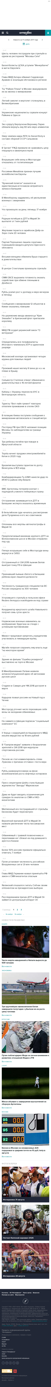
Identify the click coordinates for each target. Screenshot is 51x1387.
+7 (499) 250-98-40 (7, 1326)
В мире (4, 924)
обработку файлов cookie (39, 1321)
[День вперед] (42, 40)
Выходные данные (8, 1378)
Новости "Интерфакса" (8, 1352)
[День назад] (8, 40)
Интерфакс (25, 33)
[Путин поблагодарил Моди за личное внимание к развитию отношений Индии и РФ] (25, 1052)
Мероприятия (19, 1295)
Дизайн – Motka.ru (8, 1380)
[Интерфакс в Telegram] (6, 1362)
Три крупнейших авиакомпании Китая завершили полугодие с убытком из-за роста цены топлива (23, 1009)
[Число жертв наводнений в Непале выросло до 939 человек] (25, 957)
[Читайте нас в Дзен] (3, 1362)
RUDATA (4, 1356)
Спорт (4, 1066)
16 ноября (8, 914)
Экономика (7, 971)
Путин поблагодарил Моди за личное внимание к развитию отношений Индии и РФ (25, 1056)
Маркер (4, 1344)
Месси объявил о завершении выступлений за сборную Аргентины (24, 1103)
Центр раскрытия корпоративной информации (15, 1358)
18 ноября (19, 914)
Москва (5, 1112)
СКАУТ (4, 1342)
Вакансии (36, 1293)
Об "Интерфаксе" (15, 1293)
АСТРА (4, 1346)
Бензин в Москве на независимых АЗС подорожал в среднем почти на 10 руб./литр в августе (23, 1150)
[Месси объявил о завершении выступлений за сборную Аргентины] (25, 1099)
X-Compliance (5, 1339)
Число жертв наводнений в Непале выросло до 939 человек (24, 961)
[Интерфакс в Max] (17, 1362)
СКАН (3, 1354)
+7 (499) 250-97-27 (22, 1326)
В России (5, 1019)
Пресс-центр (27, 1293)
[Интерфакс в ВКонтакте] (10, 1362)
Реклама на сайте (8, 1295)
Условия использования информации (14, 1376)
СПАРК (4, 1337)
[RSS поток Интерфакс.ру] (14, 1362)
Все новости (7, 966)
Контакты (5, 1293)
